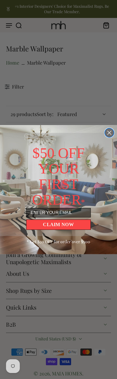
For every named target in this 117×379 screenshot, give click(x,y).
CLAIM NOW (58, 224)
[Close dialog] (109, 132)
